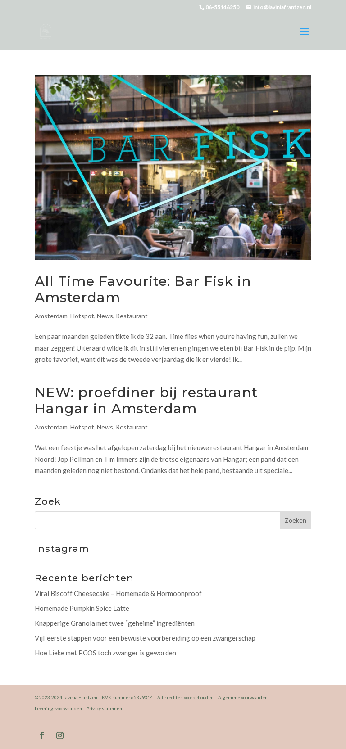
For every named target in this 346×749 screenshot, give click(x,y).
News (105, 316)
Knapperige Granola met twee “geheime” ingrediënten (115, 623)
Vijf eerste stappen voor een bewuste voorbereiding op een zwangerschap (145, 638)
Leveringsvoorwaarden (58, 708)
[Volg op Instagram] (60, 735)
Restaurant (132, 316)
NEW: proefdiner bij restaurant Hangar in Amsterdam (146, 400)
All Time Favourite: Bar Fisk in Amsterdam (143, 289)
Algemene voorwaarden (243, 697)
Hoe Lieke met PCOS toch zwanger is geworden (105, 653)
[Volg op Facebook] (42, 735)
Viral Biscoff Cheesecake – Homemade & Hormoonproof (118, 593)
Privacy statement (105, 708)
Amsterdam (51, 316)
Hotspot (82, 316)
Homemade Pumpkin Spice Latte (82, 608)
